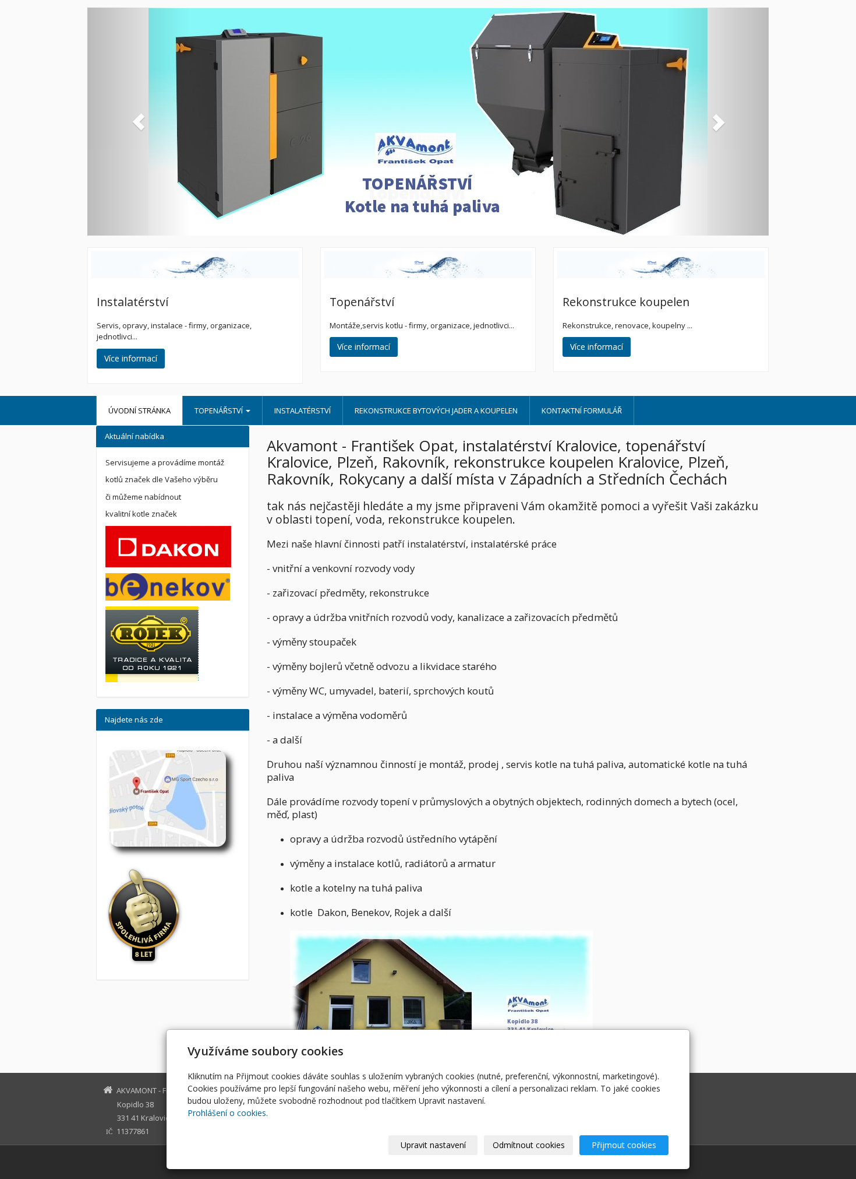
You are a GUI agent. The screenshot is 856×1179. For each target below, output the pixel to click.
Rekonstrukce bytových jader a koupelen (436, 410)
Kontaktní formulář (582, 410)
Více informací (130, 358)
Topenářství (219, 410)
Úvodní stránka (139, 410)
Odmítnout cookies (529, 1144)
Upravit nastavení (433, 1144)
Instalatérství (302, 410)
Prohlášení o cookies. (228, 1112)
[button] (138, 122)
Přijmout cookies (624, 1144)
